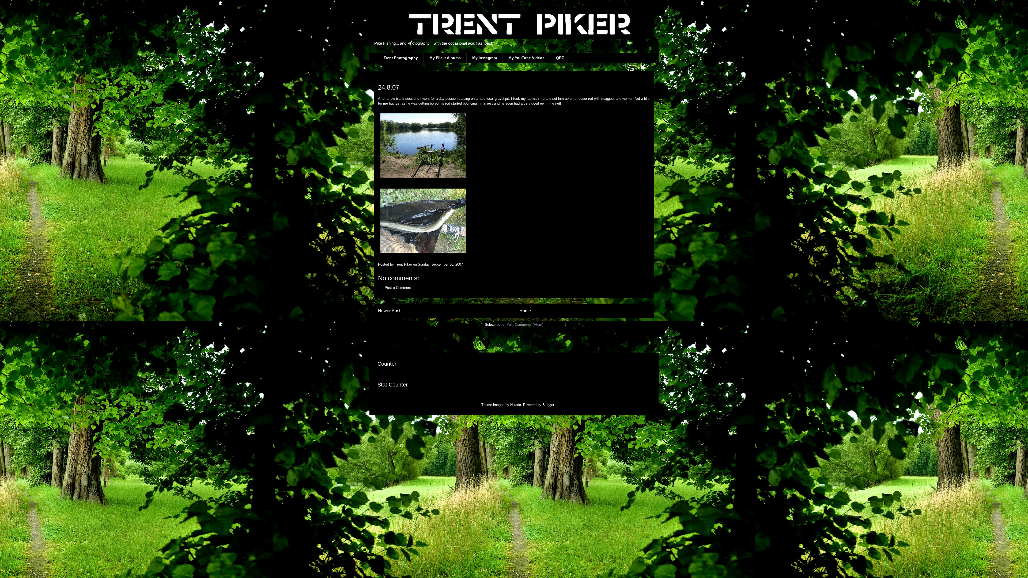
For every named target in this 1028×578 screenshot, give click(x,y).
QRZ (560, 58)
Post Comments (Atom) (525, 325)
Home (525, 310)
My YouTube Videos (526, 58)
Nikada (515, 405)
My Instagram (484, 58)
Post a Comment (398, 288)
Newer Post (389, 310)
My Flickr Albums (445, 58)
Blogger (548, 405)
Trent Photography (401, 58)
